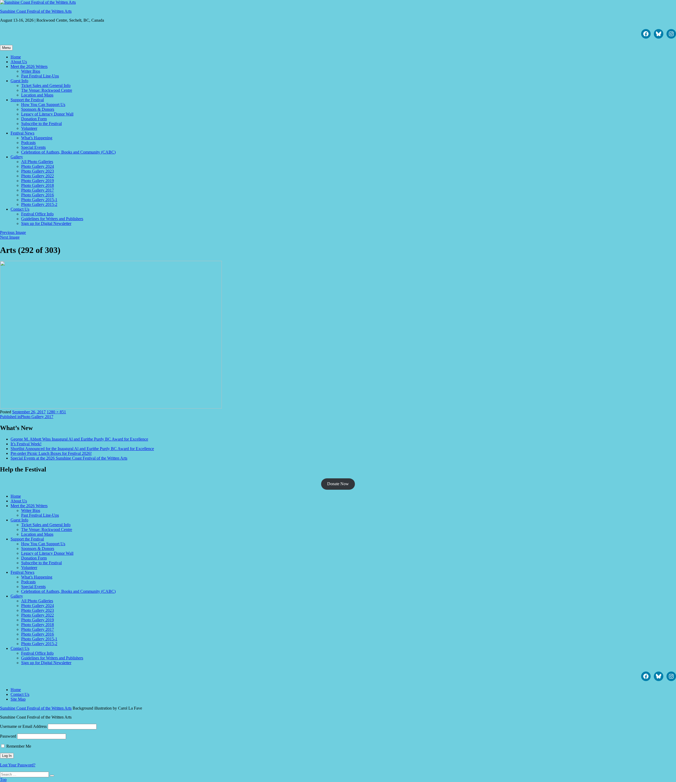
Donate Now (338, 484)
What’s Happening (36, 138)
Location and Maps (37, 95)
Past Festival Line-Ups (40, 76)
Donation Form (34, 119)
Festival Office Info (37, 214)
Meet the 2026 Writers (29, 66)
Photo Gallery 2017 (37, 190)
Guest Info (19, 80)
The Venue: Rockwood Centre (46, 90)
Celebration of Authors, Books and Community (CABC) (68, 152)
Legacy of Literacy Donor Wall (47, 114)
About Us (19, 61)
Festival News (22, 133)
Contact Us (20, 209)
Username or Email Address (23, 726)
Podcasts (28, 142)
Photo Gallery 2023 (37, 171)
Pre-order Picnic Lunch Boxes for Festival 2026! (51, 453)
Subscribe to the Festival (41, 123)
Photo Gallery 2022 (37, 176)
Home (16, 57)
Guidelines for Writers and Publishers (52, 218)
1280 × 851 (56, 412)
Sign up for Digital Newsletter (46, 223)
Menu (6, 48)
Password (8, 736)
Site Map (18, 699)
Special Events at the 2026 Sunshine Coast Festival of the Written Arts (69, 458)
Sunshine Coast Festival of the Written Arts (36, 11)
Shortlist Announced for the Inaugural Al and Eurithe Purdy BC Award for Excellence (82, 448)
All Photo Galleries (37, 161)
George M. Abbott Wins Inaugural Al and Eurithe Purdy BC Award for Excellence (79, 439)
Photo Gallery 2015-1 (39, 199)
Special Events (33, 147)
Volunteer (29, 128)
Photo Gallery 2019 (37, 180)
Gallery (17, 157)
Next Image (10, 237)
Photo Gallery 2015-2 (39, 204)
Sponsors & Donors (37, 109)
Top (3, 779)
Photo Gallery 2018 (37, 185)
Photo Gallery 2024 (37, 166)
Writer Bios (30, 71)
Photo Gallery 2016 (37, 195)
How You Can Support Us (43, 104)
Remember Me (18, 746)
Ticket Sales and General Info (46, 85)
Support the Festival (27, 100)
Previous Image (13, 232)
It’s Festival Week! (26, 444)
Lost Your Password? (17, 765)
